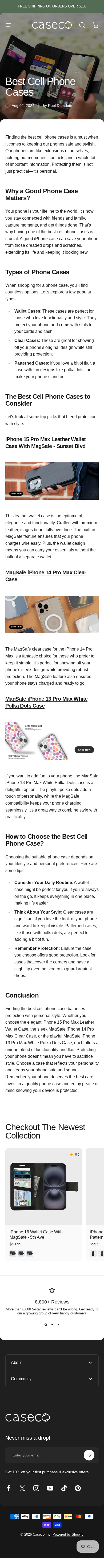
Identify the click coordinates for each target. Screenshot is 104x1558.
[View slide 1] (45, 1325)
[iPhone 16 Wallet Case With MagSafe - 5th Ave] (43, 1186)
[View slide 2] (52, 1325)
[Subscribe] (89, 1455)
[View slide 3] (58, 1325)
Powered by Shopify (68, 1534)
